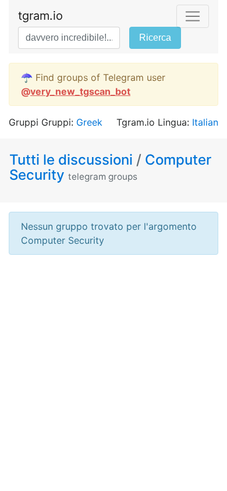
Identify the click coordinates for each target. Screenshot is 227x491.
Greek (89, 122)
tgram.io (40, 16)
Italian (205, 122)
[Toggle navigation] (192, 16)
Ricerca (155, 37)
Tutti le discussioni (72, 159)
